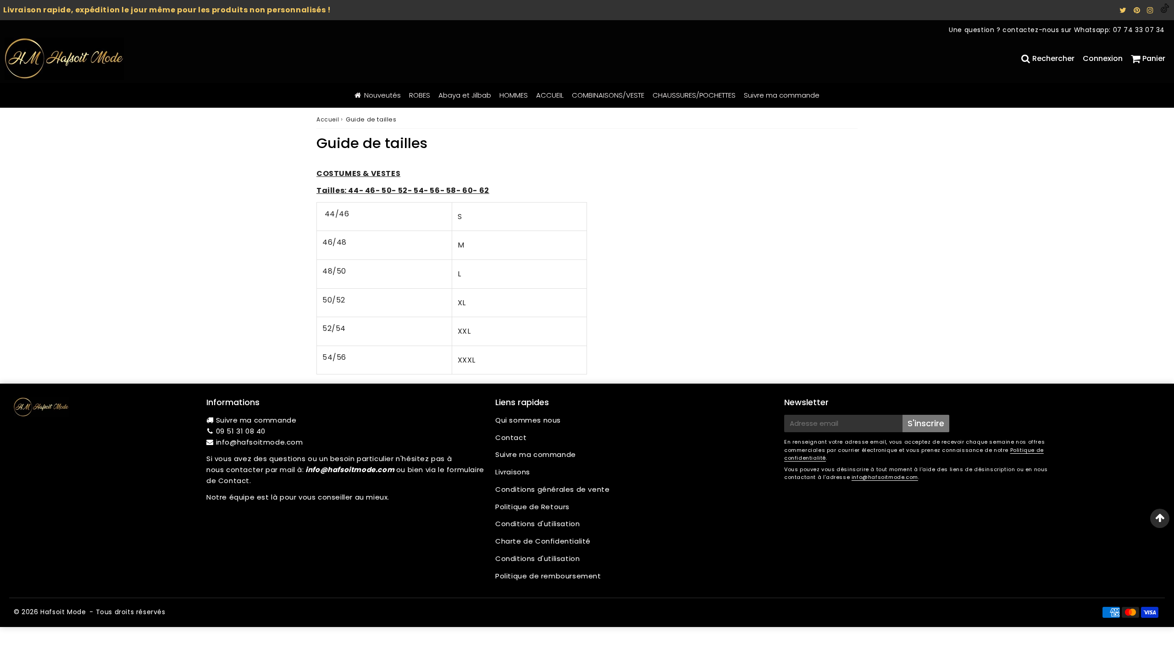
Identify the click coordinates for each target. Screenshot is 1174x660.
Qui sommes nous (528, 420)
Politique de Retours (532, 507)
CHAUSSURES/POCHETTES (694, 95)
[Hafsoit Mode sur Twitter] (1124, 10)
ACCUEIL (550, 95)
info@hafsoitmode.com (259, 442)
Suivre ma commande (782, 95)
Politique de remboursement (548, 576)
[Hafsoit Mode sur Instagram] (1151, 10)
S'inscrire (926, 423)
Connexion (1103, 58)
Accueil (327, 119)
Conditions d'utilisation (537, 523)
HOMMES (513, 95)
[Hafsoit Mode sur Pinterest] (1138, 10)
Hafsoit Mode (63, 611)
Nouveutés (382, 95)
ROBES (419, 95)
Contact (510, 437)
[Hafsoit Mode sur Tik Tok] (1164, 10)
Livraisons (512, 472)
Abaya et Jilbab (464, 95)
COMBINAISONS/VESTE (608, 95)
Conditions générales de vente (552, 489)
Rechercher (1053, 58)
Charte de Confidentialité (543, 541)
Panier (1153, 58)
